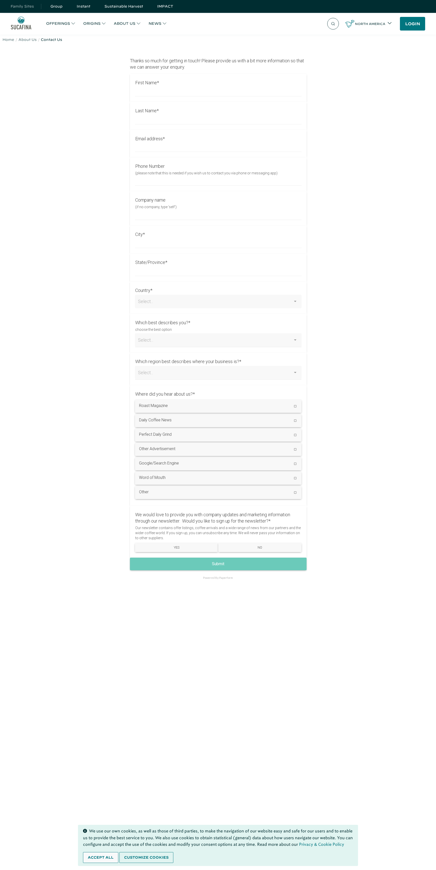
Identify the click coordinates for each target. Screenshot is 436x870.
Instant (83, 6)
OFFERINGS (58, 23)
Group (56, 6)
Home (8, 40)
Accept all (101, 857)
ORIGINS (92, 23)
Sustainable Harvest (123, 6)
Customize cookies (146, 857)
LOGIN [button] (412, 23)
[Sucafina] (21, 23)
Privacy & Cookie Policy (321, 844)
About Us (27, 40)
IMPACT (165, 6)
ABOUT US (124, 23)
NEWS (155, 23)
